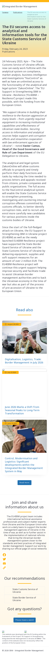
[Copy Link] (24, 568)
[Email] (24, 563)
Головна (5, 12)
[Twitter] (24, 559)
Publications (17, 12)
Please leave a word (25, 620)
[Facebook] (24, 555)
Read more (24, 482)
